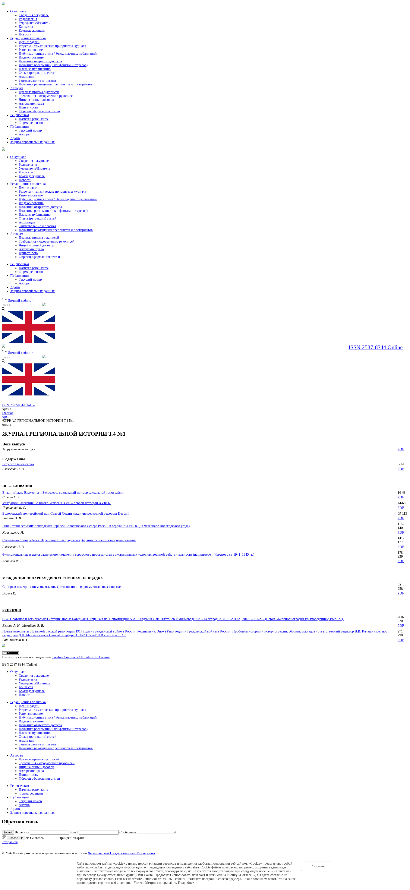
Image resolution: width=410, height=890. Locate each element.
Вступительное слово (18, 464)
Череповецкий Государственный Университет (121, 853)
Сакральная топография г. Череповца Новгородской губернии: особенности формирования (69, 540)
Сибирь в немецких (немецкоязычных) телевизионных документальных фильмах (62, 586)
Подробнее (186, 882)
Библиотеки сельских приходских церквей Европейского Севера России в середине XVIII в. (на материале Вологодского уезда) (96, 526)
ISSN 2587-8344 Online (375, 347)
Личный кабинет (20, 300)
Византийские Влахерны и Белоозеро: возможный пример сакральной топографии (63, 492)
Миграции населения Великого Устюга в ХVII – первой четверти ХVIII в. (56, 503)
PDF (401, 449)
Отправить (10, 842)
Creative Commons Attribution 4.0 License (81, 657)
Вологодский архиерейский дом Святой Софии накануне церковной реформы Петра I (65, 513)
